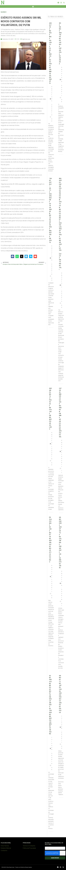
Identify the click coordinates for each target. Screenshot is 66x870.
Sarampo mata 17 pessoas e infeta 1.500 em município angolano (50, 408)
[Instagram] (61, 2)
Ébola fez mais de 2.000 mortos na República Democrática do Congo (50, 539)
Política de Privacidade (29, 848)
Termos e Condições (29, 846)
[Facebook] (58, 2)
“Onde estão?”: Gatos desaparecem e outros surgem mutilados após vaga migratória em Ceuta (50, 210)
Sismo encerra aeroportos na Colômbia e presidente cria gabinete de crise (60, 542)
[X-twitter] (64, 2)
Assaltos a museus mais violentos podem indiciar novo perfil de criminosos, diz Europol (50, 53)
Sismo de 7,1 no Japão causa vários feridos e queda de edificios (60, 694)
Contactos (4, 850)
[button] (33, 6)
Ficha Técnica (5, 846)
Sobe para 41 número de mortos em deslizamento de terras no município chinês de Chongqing (50, 704)
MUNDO (3, 12)
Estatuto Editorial (6, 848)
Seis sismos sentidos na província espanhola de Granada (60, 43)
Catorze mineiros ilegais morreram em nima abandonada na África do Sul (60, 412)
